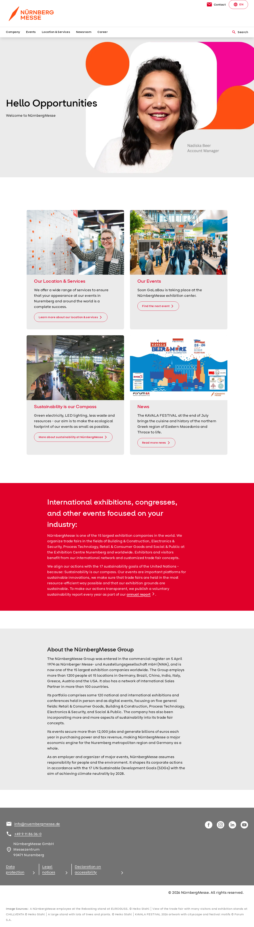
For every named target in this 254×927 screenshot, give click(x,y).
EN (238, 4)
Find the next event (156, 306)
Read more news (154, 443)
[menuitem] (16, 32)
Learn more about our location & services (68, 317)
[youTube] (244, 825)
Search (240, 32)
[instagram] (220, 825)
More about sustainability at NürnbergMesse (71, 437)
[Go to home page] (34, 13)
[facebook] (208, 825)
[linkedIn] (232, 825)
